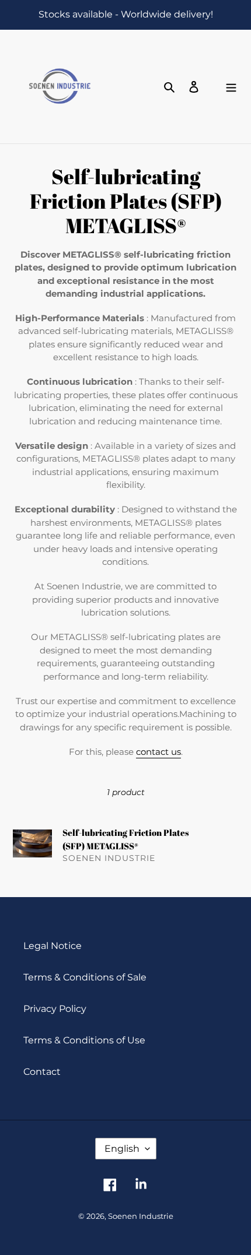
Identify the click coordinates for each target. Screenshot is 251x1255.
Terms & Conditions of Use (84, 1040)
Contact (42, 1071)
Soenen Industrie (140, 1216)
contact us (158, 751)
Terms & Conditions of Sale (85, 977)
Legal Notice (52, 945)
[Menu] (231, 87)
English (122, 1148)
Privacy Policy (54, 1008)
